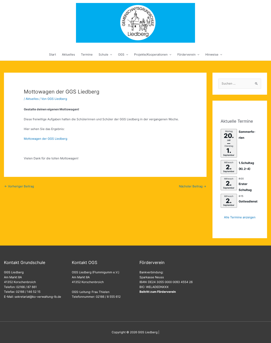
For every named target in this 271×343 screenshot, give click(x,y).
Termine (87, 54)
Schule (103, 54)
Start (52, 54)
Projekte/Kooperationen (151, 54)
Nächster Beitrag (192, 186)
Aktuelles (68, 54)
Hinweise (211, 54)
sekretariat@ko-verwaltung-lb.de (37, 297)
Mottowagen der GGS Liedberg (45, 139)
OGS (121, 54)
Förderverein (186, 54)
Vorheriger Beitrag (19, 186)
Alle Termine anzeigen (240, 217)
